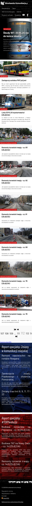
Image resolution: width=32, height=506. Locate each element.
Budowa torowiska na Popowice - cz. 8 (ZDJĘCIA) (16, 428)
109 (11, 333)
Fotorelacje (3, 109)
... (15, 333)
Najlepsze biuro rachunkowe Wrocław (12, 502)
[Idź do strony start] (15, 329)
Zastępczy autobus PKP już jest (14, 80)
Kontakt (4, 496)
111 (18, 333)
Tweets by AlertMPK (5, 342)
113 (27, 333)
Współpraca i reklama (9, 493)
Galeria (19, 12)
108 (7, 333)
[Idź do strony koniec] (16, 336)
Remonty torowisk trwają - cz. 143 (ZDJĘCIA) (16, 463)
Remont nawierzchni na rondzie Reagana (16, 357)
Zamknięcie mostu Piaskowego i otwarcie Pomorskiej (16, 376)
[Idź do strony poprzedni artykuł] (17, 329)
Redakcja (18, 15)
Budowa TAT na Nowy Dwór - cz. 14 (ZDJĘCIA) (16, 445)
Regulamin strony (7, 491)
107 (2, 333)
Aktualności (7, 29)
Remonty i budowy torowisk (8, 143)
